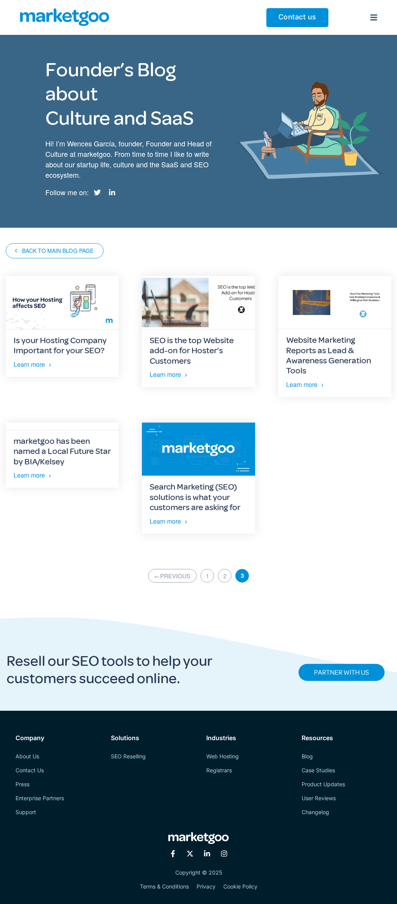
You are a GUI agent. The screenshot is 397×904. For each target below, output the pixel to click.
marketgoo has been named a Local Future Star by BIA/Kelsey (62, 451)
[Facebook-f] (173, 854)
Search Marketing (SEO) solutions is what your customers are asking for (195, 497)
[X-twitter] (190, 854)
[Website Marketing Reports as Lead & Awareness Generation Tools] (334, 302)
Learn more (29, 364)
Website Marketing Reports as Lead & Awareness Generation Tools (328, 355)
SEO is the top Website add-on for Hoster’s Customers (192, 350)
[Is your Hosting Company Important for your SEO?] (62, 303)
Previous (172, 576)
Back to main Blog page (57, 250)
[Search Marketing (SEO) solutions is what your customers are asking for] (198, 449)
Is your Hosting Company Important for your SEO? (60, 345)
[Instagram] (224, 854)
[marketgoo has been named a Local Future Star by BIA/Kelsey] (62, 426)
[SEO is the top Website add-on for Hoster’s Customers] (198, 303)
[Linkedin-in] (207, 854)
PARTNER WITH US (341, 672)
